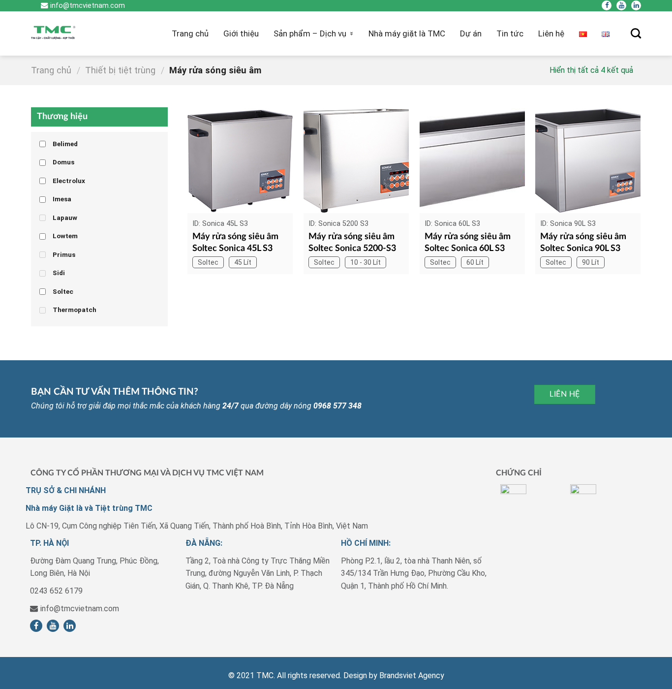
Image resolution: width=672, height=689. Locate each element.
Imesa (62, 199)
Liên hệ (551, 33)
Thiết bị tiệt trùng (120, 70)
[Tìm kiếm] (636, 33)
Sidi (59, 273)
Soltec (63, 291)
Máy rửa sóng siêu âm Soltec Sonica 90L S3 (583, 242)
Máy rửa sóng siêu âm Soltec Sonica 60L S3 (468, 242)
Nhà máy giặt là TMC (406, 33)
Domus (63, 162)
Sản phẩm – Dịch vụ (310, 33)
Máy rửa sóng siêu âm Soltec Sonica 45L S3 (235, 242)
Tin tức (509, 33)
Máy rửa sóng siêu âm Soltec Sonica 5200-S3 (352, 242)
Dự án (471, 33)
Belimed (65, 144)
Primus (64, 254)
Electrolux (69, 181)
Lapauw (65, 217)
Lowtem (65, 236)
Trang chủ (190, 33)
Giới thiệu (241, 33)
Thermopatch (74, 309)
